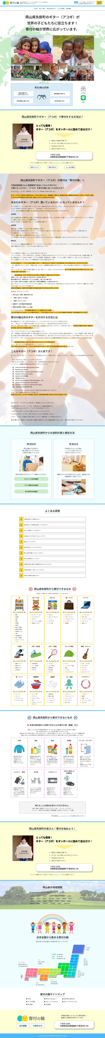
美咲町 (59, 903)
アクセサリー (85, 694)
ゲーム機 (51, 623)
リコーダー (84, 670)
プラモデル (51, 621)
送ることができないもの (70, 1001)
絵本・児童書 (18, 637)
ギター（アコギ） (86, 663)
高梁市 (32, 898)
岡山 (41, 963)
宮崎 (21, 966)
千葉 (83, 973)
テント (66, 663)
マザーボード (85, 621)
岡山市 (32, 896)
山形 (84, 963)
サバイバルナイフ (69, 672)
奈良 (54, 983)
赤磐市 (58, 898)
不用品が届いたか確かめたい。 (32, 519)
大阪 (51, 981)
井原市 (63, 896)
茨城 (79, 975)
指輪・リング (85, 698)
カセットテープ (85, 672)
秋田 (84, 964)
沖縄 (27, 966)
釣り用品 (51, 670)
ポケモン (34, 619)
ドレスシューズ (19, 698)
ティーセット (52, 698)
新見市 (38, 898)
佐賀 (21, 964)
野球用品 (51, 667)
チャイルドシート (69, 696)
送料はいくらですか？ (30, 542)
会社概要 (68, 8)
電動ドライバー (19, 663)
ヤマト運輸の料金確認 (31, 485)
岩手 (87, 961)
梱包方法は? (52, 167)
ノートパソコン (85, 615)
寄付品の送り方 (51, 8)
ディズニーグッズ (36, 615)
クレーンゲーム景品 (37, 621)
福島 (87, 963)
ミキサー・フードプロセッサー (37, 703)
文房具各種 (34, 663)
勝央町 (32, 903)
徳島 (39, 984)
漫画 (16, 633)
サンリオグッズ (35, 617)
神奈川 (79, 976)
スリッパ (17, 696)
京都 (56, 981)
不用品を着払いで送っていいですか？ (34, 570)
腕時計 (83, 696)
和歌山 (56, 983)
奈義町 (38, 903)
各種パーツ (84, 623)
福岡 (19, 964)
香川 (37, 984)
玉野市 (51, 896)
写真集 (17, 617)
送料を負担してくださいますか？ (33, 547)
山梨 (57, 954)
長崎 (24, 964)
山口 (41, 961)
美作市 (70, 898)
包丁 (33, 700)
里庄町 (51, 901)
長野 (60, 954)
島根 (39, 961)
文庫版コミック (19, 631)
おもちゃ (51, 615)
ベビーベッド (68, 698)
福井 (60, 956)
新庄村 (63, 901)
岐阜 (62, 958)
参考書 (17, 623)
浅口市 (32, 901)
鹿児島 (24, 966)
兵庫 (54, 981)
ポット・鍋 (34, 694)
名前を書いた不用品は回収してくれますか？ (36, 525)
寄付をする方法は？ (51, 999)
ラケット (51, 663)
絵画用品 (34, 667)
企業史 (17, 625)
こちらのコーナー (57, 163)
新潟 (62, 954)
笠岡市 (57, 896)
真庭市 (64, 898)
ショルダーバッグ (69, 619)
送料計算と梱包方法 (69, 999)
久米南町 (52, 903)
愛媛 (41, 984)
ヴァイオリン (85, 665)
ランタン (67, 670)
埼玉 (81, 973)
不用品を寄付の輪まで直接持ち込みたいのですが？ (38, 564)
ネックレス (84, 702)
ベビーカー (67, 694)
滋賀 (51, 983)
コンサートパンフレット (19, 640)
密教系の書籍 (18, 629)
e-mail (83, 93)
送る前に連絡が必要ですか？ (32, 575)
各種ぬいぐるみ (35, 623)
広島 (39, 963)
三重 (64, 958)
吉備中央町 (67, 903)
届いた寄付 (42, 8)
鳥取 (43, 961)
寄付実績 (30, 1004)
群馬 (83, 975)
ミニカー (51, 619)
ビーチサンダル (19, 700)
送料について (35, 167)
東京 (79, 973)
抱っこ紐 (67, 702)
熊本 (26, 964)
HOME (36, 8)
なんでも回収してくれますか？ (32, 530)
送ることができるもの (52, 1001)
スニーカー (18, 694)
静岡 (60, 958)
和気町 (38, 901)
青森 (84, 961)
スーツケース (68, 621)
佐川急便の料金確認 (31, 491)
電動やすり (18, 665)
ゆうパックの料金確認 (31, 479)
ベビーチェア (68, 700)
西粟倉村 (45, 903)
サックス (84, 667)
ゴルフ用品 (51, 665)
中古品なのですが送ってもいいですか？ (35, 536)
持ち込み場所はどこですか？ (32, 558)
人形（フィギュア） (53, 617)
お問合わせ (37, 1025)
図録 (16, 621)
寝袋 (66, 667)
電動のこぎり (18, 667)
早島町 (45, 901)
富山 (62, 956)
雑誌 (16, 615)
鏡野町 (69, 901)
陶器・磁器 (51, 696)
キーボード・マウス (86, 619)
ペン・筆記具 (35, 665)
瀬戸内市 (51, 898)
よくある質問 (60, 8)
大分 (19, 966)
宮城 (87, 964)
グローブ (51, 672)
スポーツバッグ (69, 617)
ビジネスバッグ (69, 615)
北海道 (87, 949)
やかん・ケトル (35, 698)
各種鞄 (66, 623)
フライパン (34, 696)
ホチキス (34, 670)
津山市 (45, 896)
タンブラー (51, 702)
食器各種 (51, 694)
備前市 (45, 898)
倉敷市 (38, 896)
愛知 (57, 958)
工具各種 (17, 670)
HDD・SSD (84, 617)
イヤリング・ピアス (86, 700)
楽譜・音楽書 (18, 627)
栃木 (81, 975)
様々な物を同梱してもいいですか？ (33, 553)
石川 (57, 956)
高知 (43, 984)
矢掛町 (57, 901)
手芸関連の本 (18, 635)
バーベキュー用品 (69, 665)
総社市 (69, 896)
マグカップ (51, 700)
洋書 (16, 619)
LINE (83, 102)
